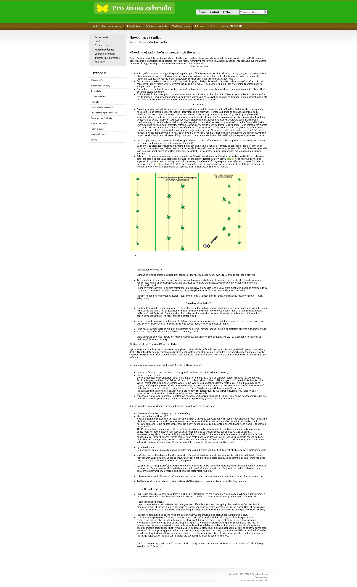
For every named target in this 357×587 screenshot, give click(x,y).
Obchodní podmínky (105, 54)
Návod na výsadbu (104, 49)
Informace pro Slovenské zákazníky (107, 60)
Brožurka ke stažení (112, 26)
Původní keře (134, 26)
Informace (200, 26)
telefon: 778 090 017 (232, 26)
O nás (213, 26)
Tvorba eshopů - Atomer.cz (252, 581)
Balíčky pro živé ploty (156, 26)
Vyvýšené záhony (181, 26)
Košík (204, 12)
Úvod (94, 26)
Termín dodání (102, 37)
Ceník (98, 41)
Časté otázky (101, 45)
